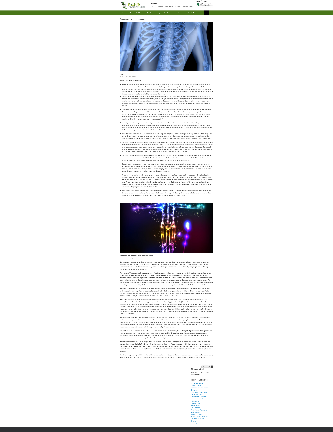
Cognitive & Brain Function (200, 388)
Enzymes (194, 423)
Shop (158, 13)
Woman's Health (196, 414)
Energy (193, 421)
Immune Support (197, 399)
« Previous (204, 366)
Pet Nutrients (195, 407)
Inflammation (195, 401)
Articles (149, 13)
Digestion (194, 390)
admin (134, 76)
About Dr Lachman (157, 6)
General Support (197, 394)
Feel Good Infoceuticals (199, 392)
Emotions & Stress (197, 419)
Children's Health (197, 385)
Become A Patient (136, 13)
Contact (191, 13)
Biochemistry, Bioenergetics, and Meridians (136, 255)
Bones (122, 74)
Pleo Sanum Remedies (199, 410)
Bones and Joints (197, 383)
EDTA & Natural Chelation (200, 416)
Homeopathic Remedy (198, 396)
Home (124, 13)
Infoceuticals (195, 403)
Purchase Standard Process (184, 6)
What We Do (169, 6)
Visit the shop (195, 374)
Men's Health (195, 405)
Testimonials (168, 13)
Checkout (181, 13)
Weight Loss (195, 412)
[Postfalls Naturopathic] (133, 5)
